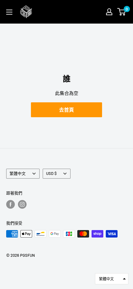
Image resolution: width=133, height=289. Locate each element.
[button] (111, 278)
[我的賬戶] (109, 11)
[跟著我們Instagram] (22, 204)
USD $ (51, 173)
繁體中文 (18, 173)
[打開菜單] (9, 12)
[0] (122, 12)
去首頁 (66, 110)
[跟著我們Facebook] (10, 204)
